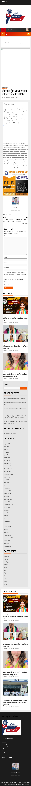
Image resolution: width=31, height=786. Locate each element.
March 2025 (7, 488)
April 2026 (6, 455)
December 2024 (8, 496)
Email (6, 262)
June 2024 (6, 513)
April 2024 (6, 518)
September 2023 (8, 538)
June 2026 (6, 449)
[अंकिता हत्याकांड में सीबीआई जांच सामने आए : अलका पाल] (15, 333)
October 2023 (7, 535)
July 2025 (6, 480)
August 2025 (7, 477)
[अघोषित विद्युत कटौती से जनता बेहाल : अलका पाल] (15, 305)
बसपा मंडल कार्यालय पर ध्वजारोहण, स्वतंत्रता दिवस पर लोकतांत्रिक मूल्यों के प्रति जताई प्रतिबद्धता (15, 702)
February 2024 (7, 524)
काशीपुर (6, 87)
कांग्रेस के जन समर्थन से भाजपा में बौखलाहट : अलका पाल (9, 220)
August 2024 (7, 507)
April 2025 (6, 485)
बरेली (5, 573)
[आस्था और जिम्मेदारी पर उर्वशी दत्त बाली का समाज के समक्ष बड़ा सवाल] (15, 361)
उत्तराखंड (3, 87)
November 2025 (8, 468)
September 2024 (8, 504)
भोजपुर (5, 581)
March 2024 (7, 521)
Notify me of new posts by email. (14, 284)
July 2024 (6, 510)
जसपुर (5, 570)
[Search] (26, 33)
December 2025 (8, 466)
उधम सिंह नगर (7, 562)
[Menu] (6, 34)
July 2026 (6, 446)
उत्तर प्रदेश (6, 556)
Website (6, 267)
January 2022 (7, 546)
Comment (7, 236)
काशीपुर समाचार (8, 214)
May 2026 (6, 452)
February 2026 (7, 460)
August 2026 (7, 444)
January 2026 (7, 463)
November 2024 (8, 499)
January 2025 (7, 493)
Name (6, 257)
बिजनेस (5, 576)
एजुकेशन (5, 565)
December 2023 (8, 529)
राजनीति (5, 584)
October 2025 (7, 471)
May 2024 (6, 515)
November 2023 (8, 532)
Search (6, 384)
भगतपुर (5, 578)
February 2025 (7, 491)
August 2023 (7, 540)
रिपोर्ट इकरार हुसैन (7, 97)
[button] (6, 34)
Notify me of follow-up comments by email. (14, 280)
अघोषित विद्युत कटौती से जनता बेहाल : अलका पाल (14, 398)
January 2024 (7, 526)
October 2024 (7, 502)
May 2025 (6, 482)
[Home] (3, 34)
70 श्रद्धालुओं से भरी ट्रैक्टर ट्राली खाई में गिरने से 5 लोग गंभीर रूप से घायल (22, 220)
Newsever (18, 784)
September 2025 (8, 474)
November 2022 (8, 543)
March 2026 (7, 457)
